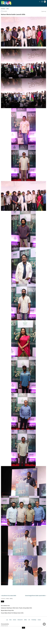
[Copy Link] (8, 587)
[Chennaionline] (6, 5)
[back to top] (44, 624)
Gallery (7, 8)
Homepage (3, 8)
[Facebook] (2, 587)
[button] (2, 601)
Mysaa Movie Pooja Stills (7, 610)
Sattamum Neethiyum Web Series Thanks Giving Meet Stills (16, 608)
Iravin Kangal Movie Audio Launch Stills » (35, 595)
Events (7, 598)
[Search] (39, 1)
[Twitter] (4, 587)
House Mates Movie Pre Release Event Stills (12, 613)
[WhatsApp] (6, 587)
